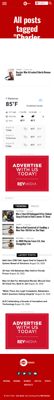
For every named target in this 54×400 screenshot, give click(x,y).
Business (27, 381)
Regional (17, 381)
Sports (48, 381)
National (6, 381)
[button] (9, 116)
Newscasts (28, 384)
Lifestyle (37, 381)
